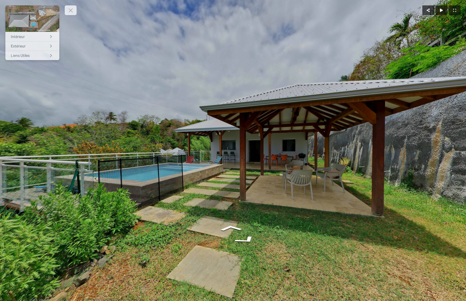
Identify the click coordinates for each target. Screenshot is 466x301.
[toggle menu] (71, 10)
